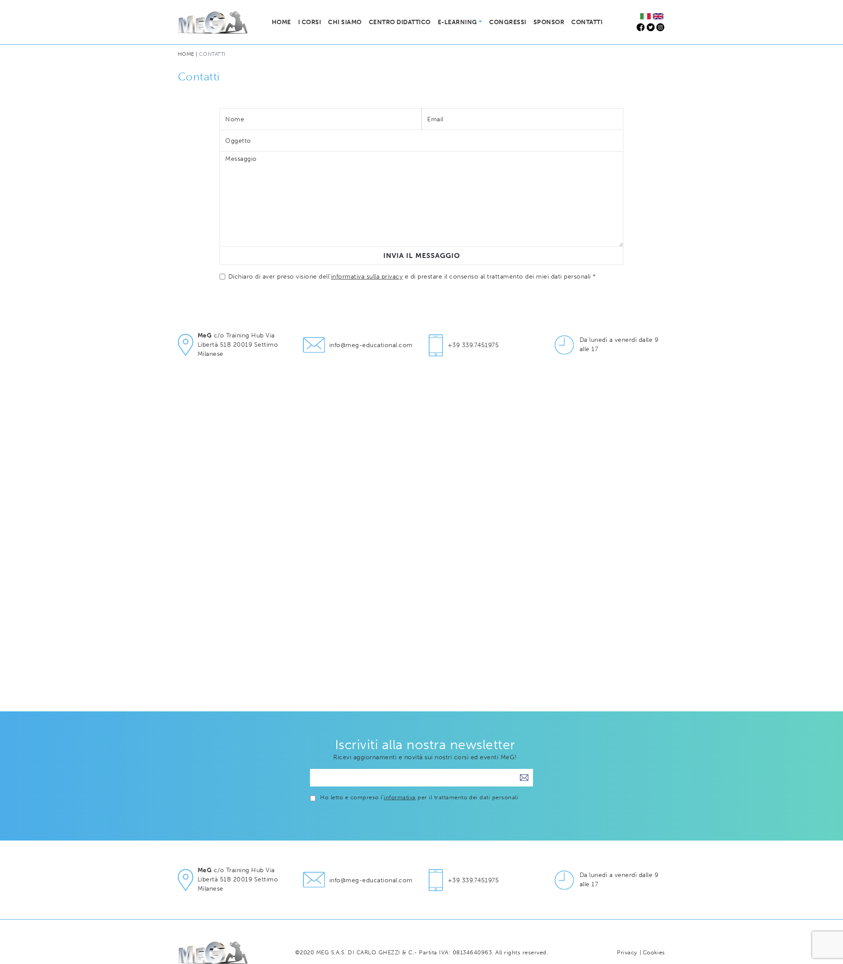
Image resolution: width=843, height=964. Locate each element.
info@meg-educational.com (371, 345)
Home (281, 22)
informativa (399, 797)
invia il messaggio (421, 255)
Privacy (627, 952)
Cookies (654, 952)
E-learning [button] (457, 22)
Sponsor (548, 22)
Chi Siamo (344, 22)
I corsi (309, 22)
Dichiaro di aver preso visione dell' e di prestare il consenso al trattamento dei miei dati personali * (412, 276)
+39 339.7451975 (473, 345)
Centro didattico (400, 22)
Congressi (507, 22)
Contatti (586, 22)
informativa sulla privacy (367, 276)
